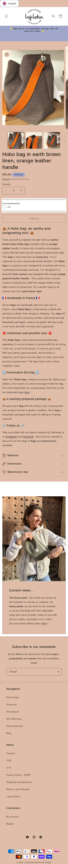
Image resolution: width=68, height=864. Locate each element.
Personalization (14, 726)
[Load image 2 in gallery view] (34, 140)
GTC (8, 767)
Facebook (28, 436)
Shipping (6, 179)
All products (12, 711)
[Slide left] (3, 141)
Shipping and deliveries (19, 782)
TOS (8, 760)
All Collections (14, 719)
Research (11, 704)
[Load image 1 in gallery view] (16, 140)
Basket (10, 823)
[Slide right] (64, 141)
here (26, 392)
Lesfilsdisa (28, 862)
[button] (6, 16)
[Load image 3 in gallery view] (52, 140)
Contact (10, 753)
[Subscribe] (58, 672)
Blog (8, 733)
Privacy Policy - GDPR (18, 775)
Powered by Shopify (42, 862)
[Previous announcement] (5, 29)
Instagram (11, 436)
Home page (12, 697)
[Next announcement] (62, 29)
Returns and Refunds (17, 789)
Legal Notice (13, 796)
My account (12, 816)
